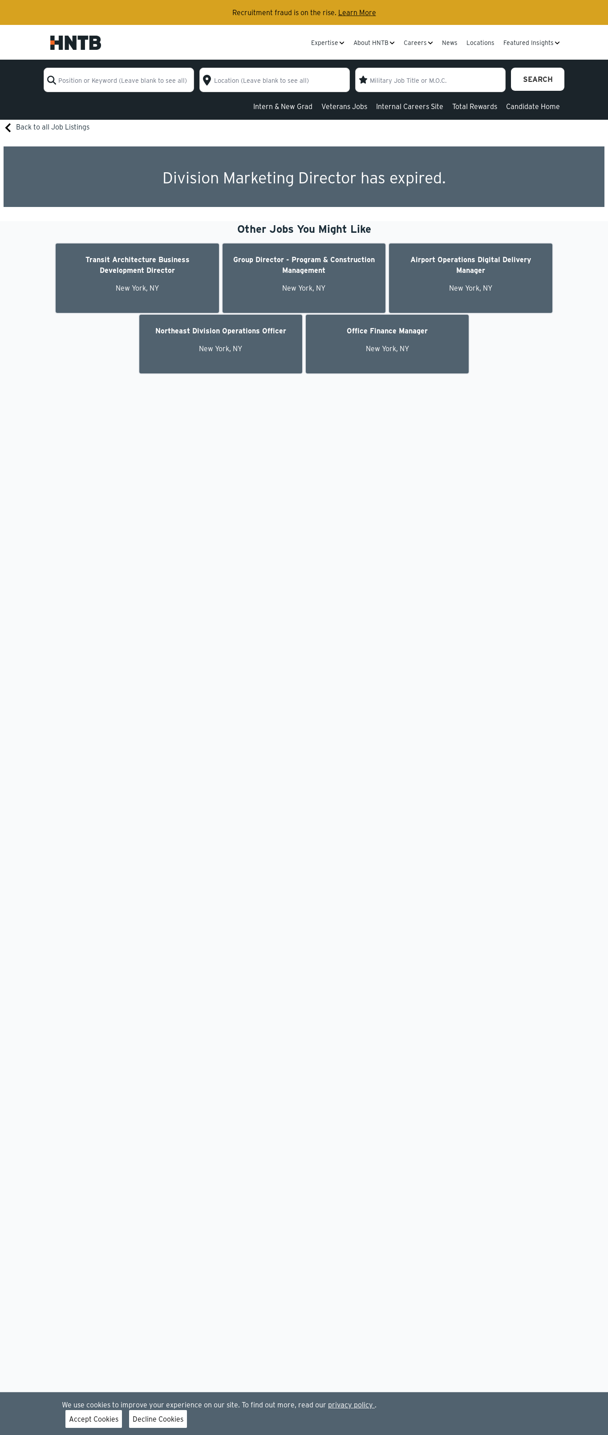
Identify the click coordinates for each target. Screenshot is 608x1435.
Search (538, 79)
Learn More (357, 12)
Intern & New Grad (282, 106)
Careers (415, 43)
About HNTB (371, 43)
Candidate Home (533, 106)
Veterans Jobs (344, 106)
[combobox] (119, 80)
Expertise (324, 43)
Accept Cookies (93, 1418)
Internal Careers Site (409, 106)
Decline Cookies (158, 1418)
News (450, 43)
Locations (480, 43)
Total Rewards (474, 106)
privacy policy (351, 1404)
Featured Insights (528, 43)
